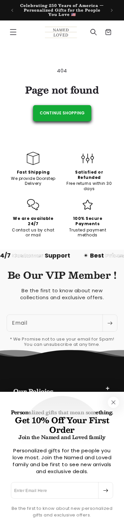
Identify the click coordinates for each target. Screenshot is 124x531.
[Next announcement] (112, 10)
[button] (13, 32)
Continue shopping (62, 113)
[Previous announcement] (12, 10)
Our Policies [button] (33, 391)
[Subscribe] (105, 490)
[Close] (113, 402)
